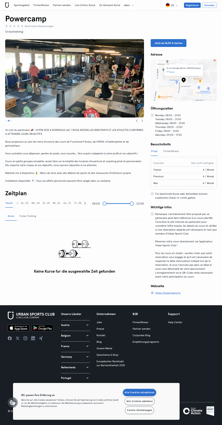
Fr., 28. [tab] (78, 203)
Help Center (175, 322)
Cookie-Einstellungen (139, 410)
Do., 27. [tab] (67, 203)
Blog (99, 341)
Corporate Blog (141, 335)
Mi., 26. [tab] (57, 203)
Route (172, 72)
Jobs (99, 322)
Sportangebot (22, 5)
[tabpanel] (74, 249)
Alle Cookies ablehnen (139, 401)
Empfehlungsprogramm (146, 341)
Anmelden (209, 5)
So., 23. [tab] (25, 203)
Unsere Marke (104, 348)
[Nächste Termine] (85, 203)
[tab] (5, 120)
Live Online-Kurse (85, 5)
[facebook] (10, 338)
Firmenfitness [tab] (171, 151)
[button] (75, 325)
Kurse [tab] (11, 216)
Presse (100, 328)
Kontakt (101, 335)
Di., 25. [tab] (46, 203)
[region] (96, 401)
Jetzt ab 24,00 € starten (169, 43)
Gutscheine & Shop (107, 354)
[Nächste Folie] (142, 121)
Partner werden (62, 5)
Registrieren (192, 5)
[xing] (41, 338)
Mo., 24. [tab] (36, 203)
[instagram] (25, 338)
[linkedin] (33, 338)
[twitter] (18, 338)
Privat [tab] (154, 151)
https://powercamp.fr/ (168, 292)
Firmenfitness (41, 5)
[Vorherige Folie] (137, 121)
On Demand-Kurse (109, 5)
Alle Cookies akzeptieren (139, 392)
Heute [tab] (9, 203)
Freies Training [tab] (27, 216)
